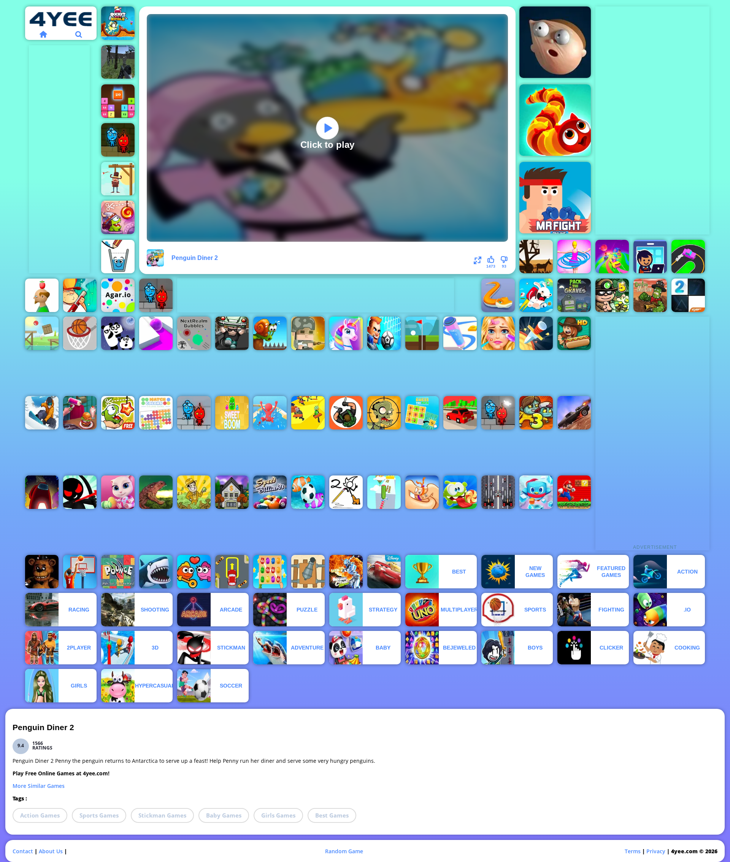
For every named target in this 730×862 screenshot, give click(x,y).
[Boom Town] (232, 492)
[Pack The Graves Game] (574, 295)
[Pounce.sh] (118, 571)
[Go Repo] (232, 333)
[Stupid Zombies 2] (384, 412)
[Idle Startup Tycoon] (650, 256)
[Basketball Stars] (80, 571)
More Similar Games (39, 785)
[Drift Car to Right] (688, 256)
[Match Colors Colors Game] (156, 412)
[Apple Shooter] (42, 295)
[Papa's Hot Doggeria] (574, 333)
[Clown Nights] (42, 571)
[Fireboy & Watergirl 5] (156, 295)
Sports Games (99, 815)
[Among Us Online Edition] (42, 492)
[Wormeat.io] (555, 120)
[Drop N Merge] (118, 101)
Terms (633, 851)
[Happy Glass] (118, 256)
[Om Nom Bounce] (460, 492)
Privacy (655, 851)
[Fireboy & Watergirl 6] (498, 412)
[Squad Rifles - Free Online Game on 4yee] (308, 333)
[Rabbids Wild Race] (536, 295)
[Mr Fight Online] (555, 197)
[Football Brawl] (384, 333)
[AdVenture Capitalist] (194, 492)
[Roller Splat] (156, 333)
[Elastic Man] (555, 42)
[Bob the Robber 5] (612, 295)
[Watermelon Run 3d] (384, 492)
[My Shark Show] (156, 571)
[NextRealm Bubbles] (194, 333)
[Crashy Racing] (460, 412)
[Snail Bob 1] (270, 333)
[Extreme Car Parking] (232, 571)
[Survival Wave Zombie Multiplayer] (118, 62)
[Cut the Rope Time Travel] (118, 217)
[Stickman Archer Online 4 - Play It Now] (80, 492)
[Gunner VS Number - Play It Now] (308, 571)
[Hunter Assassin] (346, 412)
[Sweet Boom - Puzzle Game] (232, 412)
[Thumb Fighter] (422, 492)
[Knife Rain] (536, 333)
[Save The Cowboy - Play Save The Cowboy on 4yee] (118, 178)
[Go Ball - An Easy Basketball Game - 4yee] (80, 333)
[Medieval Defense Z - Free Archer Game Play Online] (536, 256)
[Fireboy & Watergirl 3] (194, 412)
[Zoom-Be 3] (536, 412)
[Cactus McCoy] (650, 295)
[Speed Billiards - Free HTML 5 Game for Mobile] (270, 492)
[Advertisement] (59, 159)
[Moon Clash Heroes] (346, 571)
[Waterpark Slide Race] (270, 412)
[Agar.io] (118, 295)
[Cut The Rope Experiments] (118, 412)
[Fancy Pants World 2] (346, 492)
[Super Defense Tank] (498, 492)
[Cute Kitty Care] (118, 492)
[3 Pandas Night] (118, 333)
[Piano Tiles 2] (688, 295)
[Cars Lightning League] (384, 571)
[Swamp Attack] (80, 295)
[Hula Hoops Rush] (574, 256)
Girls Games (278, 815)
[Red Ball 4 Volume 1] (42, 333)
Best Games (332, 815)
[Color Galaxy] (612, 256)
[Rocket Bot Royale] (118, 23)
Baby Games (223, 815)
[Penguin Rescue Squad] (536, 492)
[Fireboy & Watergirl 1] (118, 140)
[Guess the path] (422, 412)
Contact (23, 851)
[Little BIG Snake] (498, 295)
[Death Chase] (574, 412)
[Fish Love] (194, 571)
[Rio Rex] (156, 492)
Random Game (344, 851)
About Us (51, 851)
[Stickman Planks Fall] (308, 412)
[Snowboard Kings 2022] (42, 412)
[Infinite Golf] (422, 333)
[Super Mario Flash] (574, 492)
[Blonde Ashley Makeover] (498, 333)
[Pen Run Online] (460, 333)
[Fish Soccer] (308, 492)
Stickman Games (162, 815)
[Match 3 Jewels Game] (270, 571)
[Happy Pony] (346, 333)
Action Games (40, 815)
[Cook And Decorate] (80, 412)
